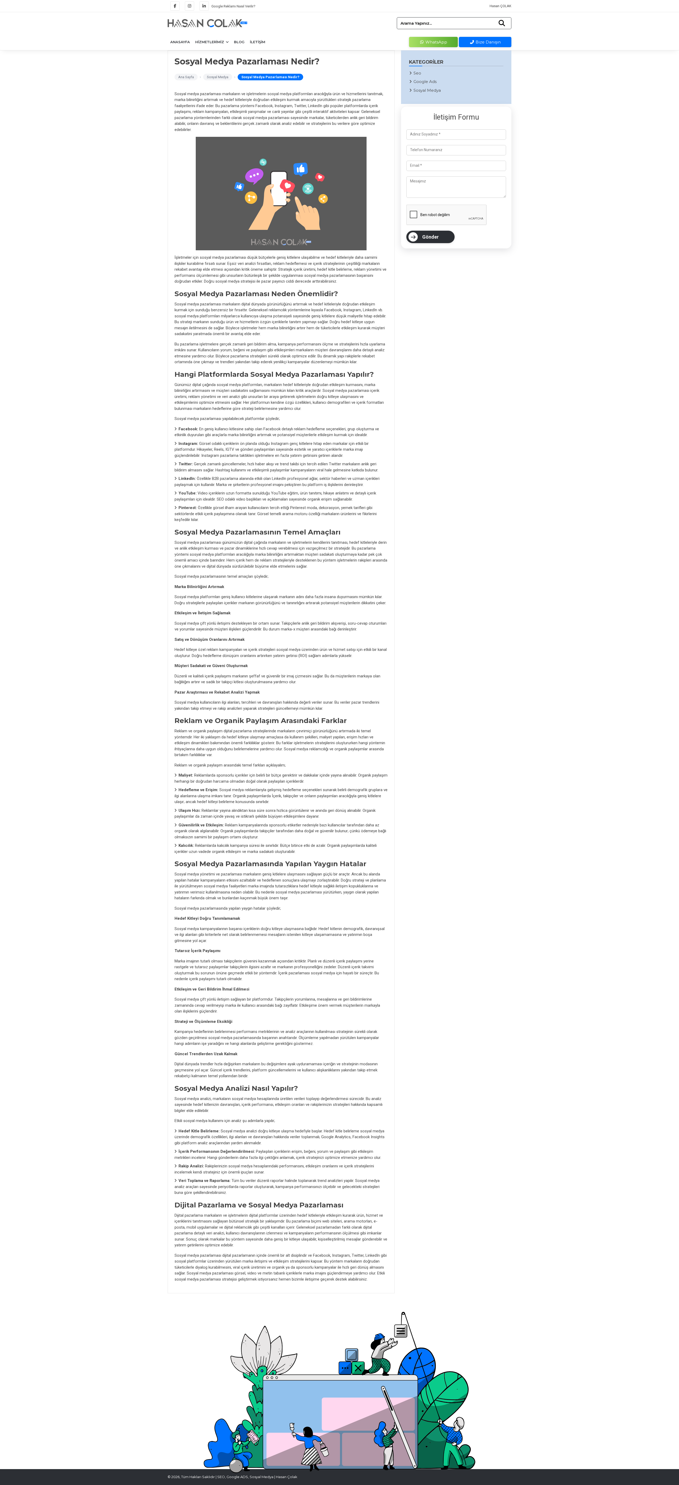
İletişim (257, 42)
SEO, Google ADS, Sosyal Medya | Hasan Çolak (257, 1477)
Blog (239, 42)
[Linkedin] (204, 6)
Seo (417, 73)
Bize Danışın (488, 42)
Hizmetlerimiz (210, 42)
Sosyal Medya (427, 90)
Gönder (430, 237)
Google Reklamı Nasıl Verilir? (233, 6)
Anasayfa (180, 42)
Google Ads (425, 81)
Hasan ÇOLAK (500, 6)
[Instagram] (189, 6)
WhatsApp (435, 42)
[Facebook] (175, 6)
